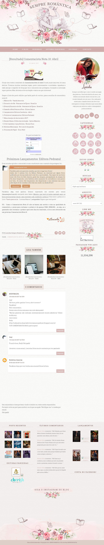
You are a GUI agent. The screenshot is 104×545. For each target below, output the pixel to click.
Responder (60, 330)
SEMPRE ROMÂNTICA (54, 542)
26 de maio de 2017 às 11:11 (16, 362)
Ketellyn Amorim (15, 360)
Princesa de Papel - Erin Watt (14, 130)
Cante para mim (12, 199)
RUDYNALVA (14, 294)
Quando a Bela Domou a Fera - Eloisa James (19, 109)
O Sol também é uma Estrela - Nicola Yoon (19, 124)
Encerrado (29, 237)
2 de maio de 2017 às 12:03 (16, 296)
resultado (39, 237)
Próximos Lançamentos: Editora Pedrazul (19, 115)
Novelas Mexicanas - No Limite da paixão (19, 127)
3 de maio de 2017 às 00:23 (17, 340)
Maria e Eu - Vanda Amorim (14, 101)
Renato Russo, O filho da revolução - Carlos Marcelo (22, 121)
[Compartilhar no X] (60, 232)
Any (10, 337)
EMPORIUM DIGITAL (72, 542)
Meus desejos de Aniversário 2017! (16, 118)
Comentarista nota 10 (15, 237)
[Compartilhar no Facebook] (56, 232)
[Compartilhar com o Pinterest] (63, 232)
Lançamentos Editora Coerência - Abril (18, 112)
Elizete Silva (41, 431)
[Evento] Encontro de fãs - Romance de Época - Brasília (23, 106)
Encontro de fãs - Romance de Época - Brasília (20, 103)
